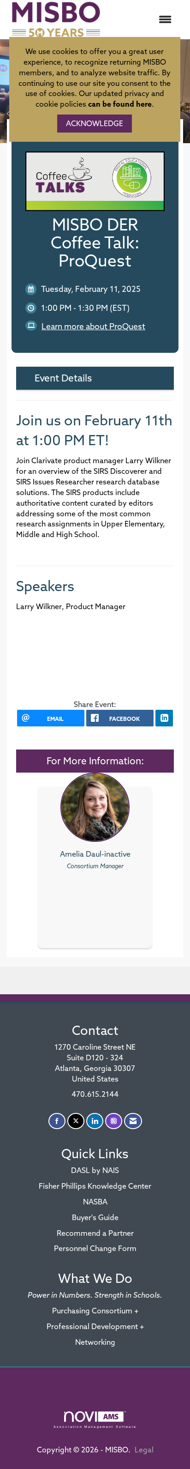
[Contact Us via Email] (133, 1121)
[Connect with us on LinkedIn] (94, 1121)
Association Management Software (95, 1426)
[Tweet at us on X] (75, 1121)
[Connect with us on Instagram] (113, 1121)
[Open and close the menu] (143, 20)
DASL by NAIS (95, 1170)
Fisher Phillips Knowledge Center (95, 1186)
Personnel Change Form (95, 1248)
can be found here (120, 104)
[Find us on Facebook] (56, 1121)
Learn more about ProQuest (93, 326)
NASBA (95, 1201)
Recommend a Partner (95, 1233)
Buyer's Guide (95, 1217)
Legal (144, 1449)
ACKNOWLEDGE (94, 123)
